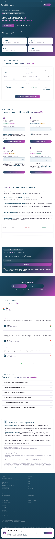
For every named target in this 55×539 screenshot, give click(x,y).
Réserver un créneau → (20, 286)
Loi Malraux (30, 486)
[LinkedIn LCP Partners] (3, 488)
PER (5, 162)
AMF (50, 465)
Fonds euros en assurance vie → (14, 141)
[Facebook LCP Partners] (5, 488)
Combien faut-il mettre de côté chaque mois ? (14, 392)
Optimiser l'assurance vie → (40, 172)
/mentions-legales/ (22, 270)
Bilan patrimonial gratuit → (36, 286)
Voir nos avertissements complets (10, 467)
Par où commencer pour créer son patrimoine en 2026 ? (16, 382)
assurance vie (33, 163)
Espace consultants (32, 500)
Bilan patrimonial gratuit (22, 25)
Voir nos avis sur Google (28, 363)
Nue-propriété (31, 488)
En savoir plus (24, 535)
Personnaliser (32, 532)
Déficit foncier (31, 485)
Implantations (31, 495)
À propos (30, 493)
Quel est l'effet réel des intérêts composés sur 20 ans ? (16, 402)
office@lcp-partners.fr (6, 483)
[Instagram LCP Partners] (8, 488)
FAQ (29, 498)
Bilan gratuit (46, 4)
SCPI (32, 132)
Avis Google (30, 502)
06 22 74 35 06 (50, 1)
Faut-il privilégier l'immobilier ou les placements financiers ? (17, 397)
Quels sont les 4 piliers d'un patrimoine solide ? (14, 387)
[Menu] (53, 5)
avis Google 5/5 (40, 1)
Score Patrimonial (5, 500)
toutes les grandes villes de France (18, 521)
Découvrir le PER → (14, 172)
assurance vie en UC (19, 162)
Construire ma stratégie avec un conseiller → (27, 96)
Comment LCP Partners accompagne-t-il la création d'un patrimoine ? (19, 407)
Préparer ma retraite (6, 495)
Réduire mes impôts (6, 493)
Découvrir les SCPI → (40, 141)
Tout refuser (39, 532)
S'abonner (26, 264)
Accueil (3, 10)
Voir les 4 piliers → (8, 25)
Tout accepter (48, 532)
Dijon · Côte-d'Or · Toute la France (8, 485)
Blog (29, 497)
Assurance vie (31, 480)
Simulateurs (4, 498)
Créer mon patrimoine (6, 497)
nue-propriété (44, 166)
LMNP (31, 134)
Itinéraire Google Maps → (7, 513)
